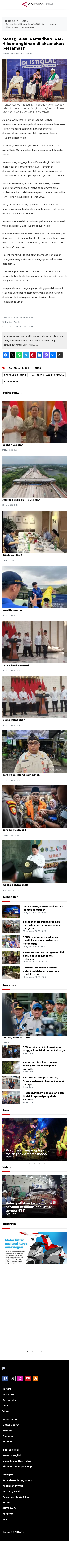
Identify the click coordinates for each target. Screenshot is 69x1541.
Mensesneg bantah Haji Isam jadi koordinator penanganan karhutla (32, 1036)
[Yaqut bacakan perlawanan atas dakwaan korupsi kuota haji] (34, 806)
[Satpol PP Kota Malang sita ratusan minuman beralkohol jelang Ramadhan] (34, 751)
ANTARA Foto (10, 1508)
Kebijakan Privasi (12, 1485)
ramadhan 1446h (19, 368)
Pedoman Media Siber (15, 1497)
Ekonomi (7, 1430)
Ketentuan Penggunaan (17, 1480)
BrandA (6, 1502)
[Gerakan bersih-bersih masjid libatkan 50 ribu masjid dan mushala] (34, 861)
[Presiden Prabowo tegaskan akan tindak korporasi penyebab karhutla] (11, 1097)
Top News (9, 985)
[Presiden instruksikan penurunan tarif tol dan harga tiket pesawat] (34, 641)
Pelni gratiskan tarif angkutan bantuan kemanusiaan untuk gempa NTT (30, 1206)
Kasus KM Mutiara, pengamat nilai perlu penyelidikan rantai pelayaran (43, 955)
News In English (12, 1455)
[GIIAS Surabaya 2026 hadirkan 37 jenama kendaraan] (11, 911)
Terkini (6, 1389)
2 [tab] (29, 1163)
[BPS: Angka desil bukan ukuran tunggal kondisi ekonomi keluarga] (11, 1051)
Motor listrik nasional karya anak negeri (32, 1340)
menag (37, 368)
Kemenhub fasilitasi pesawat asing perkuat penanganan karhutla (40, 1065)
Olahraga (7, 1436)
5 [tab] (44, 1163)
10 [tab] (56, 1220)
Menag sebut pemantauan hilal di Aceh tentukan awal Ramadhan (33, 608)
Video (6, 1167)
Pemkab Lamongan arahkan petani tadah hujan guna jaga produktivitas (41, 971)
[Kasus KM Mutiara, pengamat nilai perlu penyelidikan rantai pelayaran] (11, 957)
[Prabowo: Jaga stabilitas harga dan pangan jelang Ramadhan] (34, 696)
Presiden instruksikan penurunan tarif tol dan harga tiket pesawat (31, 663)
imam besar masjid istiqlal (47, 375)
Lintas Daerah (10, 1425)
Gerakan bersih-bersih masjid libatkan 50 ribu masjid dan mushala (31, 883)
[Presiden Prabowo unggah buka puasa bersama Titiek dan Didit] (34, 531)
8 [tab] (46, 1220)
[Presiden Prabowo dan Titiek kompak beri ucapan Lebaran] (34, 421)
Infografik (9, 1223)
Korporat (7, 1513)
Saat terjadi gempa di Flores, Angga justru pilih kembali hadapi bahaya (43, 1081)
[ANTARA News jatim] (38, 4)
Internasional (10, 1449)
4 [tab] (39, 1163)
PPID (5, 1519)
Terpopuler (10, 896)
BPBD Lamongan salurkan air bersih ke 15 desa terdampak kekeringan (40, 940)
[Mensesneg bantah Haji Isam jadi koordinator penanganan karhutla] (34, 1014)
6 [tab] (37, 1220)
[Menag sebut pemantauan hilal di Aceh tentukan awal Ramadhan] (34, 586)
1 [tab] (24, 1163)
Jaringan (7, 1474)
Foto (5, 1110)
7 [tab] (41, 1220)
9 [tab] (51, 1220)
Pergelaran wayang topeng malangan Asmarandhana (28, 1152)
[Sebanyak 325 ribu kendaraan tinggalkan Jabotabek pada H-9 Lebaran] (34, 476)
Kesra (23, 20)
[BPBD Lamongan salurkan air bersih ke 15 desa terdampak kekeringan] (11, 941)
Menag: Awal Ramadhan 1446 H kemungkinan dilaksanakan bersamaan (31, 26)
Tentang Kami (11, 1491)
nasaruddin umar (15, 375)
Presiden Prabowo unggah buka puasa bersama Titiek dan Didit (33, 553)
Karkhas (7, 1441)
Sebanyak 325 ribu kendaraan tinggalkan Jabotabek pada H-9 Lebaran (29, 498)
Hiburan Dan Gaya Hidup (17, 1466)
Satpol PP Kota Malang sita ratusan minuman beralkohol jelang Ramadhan (31, 773)
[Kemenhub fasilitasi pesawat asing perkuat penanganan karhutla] (11, 1066)
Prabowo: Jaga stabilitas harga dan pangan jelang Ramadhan (30, 718)
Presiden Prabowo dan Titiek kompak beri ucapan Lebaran (29, 443)
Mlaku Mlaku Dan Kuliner (17, 1461)
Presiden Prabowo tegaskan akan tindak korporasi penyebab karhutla (43, 1096)
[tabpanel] (34, 1139)
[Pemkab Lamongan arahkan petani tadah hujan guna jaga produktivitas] (11, 972)
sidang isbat (12, 381)
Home (11, 20)
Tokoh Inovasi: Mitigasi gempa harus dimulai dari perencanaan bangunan (42, 925)
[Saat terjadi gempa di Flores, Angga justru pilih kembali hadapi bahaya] (11, 1082)
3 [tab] (34, 1163)
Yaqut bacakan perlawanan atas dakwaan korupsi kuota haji (29, 828)
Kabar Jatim (9, 1419)
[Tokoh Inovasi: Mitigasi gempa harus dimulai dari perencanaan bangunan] (11, 926)
